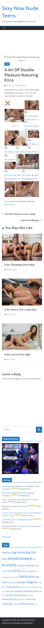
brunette (9, 564)
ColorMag (16, 623)
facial (16, 571)
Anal (5, 552)
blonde (13, 558)
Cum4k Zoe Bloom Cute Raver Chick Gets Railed (21, 526)
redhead (23, 595)
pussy (4, 595)
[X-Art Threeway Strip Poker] (22, 235)
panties (28, 591)
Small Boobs (21, 600)
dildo (10, 571)
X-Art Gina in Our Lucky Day (20, 309)
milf (3, 591)
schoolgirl (31, 595)
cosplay (20, 565)
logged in (18, 378)
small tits (31, 599)
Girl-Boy (23, 571)
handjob (16, 577)
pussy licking (13, 595)
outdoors (19, 591)
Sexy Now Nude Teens (26, 620)
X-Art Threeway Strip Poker (19, 264)
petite (35, 591)
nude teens (9, 591)
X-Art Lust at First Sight (17, 354)
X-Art (7, 64)
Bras (34, 559)
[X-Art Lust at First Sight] (22, 325)
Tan (13, 604)
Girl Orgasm (30, 571)
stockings (7, 603)
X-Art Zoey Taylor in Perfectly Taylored (17, 519)
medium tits (36, 587)
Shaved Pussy (9, 599)
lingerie (32, 582)
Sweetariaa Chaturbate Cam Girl (15, 506)
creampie (29, 565)
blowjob (26, 558)
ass (10, 552)
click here (10, 204)
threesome (27, 603)
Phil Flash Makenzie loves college (20, 214)
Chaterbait (6, 537)
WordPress (28, 623)
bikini (5, 558)
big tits (31, 552)
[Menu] (4, 28)
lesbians (22, 582)
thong (17, 604)
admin (24, 85)
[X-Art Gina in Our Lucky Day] (22, 280)
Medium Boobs (26, 587)
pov (40, 591)
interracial (12, 582)
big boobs (18, 552)
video (36, 604)
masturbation (13, 587)
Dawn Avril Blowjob (30, 220)
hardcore (26, 576)
